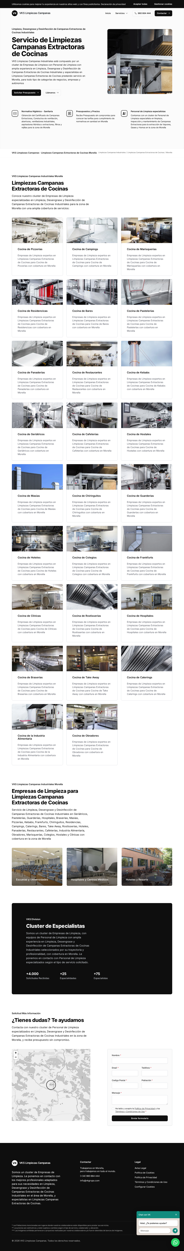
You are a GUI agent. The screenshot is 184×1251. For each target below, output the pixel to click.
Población (147, 1080)
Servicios (120, 13)
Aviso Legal (140, 1168)
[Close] (176, 1214)
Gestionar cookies (163, 4)
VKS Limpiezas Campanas (34, 13)
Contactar (162, 13)
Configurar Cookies (145, 1186)
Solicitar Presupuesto (25, 92)
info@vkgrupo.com (89, 1180)
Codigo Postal (119, 1080)
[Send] (175, 1230)
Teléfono (146, 1068)
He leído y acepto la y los (137, 1110)
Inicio (108, 13)
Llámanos (50, 92)
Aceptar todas (140, 4)
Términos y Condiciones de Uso (130, 1111)
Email (115, 1068)
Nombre (116, 1055)
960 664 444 (144, 13)
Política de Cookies (144, 1172)
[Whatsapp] (175, 1242)
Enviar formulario (139, 1118)
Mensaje (117, 1093)
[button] (51, 1085)
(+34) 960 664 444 (90, 1176)
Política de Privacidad (145, 1108)
